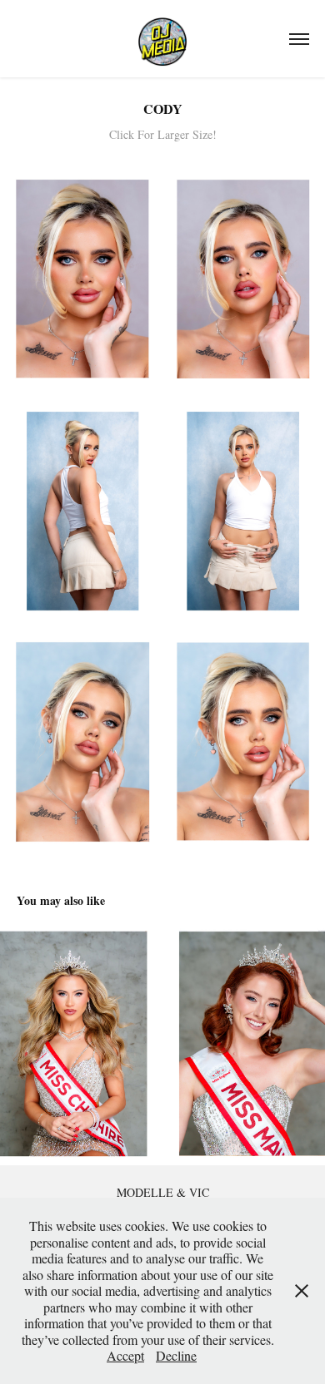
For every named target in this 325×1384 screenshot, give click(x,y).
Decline (176, 1355)
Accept (125, 1355)
